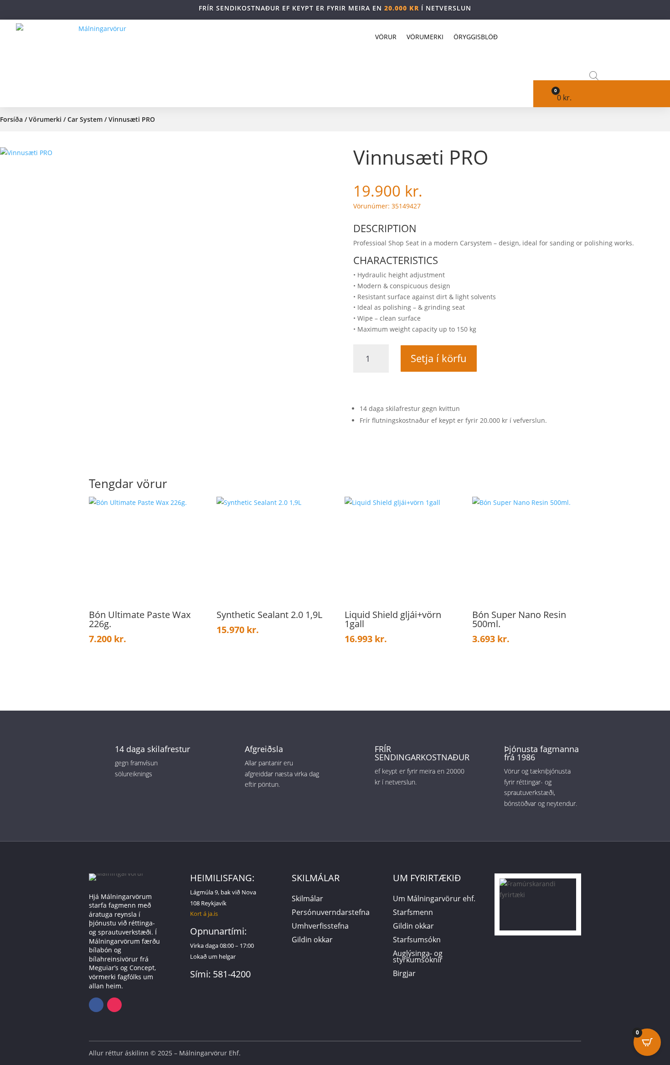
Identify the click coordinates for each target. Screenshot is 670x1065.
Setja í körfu (439, 358)
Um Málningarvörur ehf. (434, 899)
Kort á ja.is (204, 913)
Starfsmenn (413, 913)
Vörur (386, 36)
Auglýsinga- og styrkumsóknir (418, 957)
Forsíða (11, 119)
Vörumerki (425, 36)
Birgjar (404, 974)
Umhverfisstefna (320, 927)
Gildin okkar (312, 940)
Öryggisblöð (476, 36)
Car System (85, 119)
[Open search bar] (593, 75)
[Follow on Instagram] (114, 1004)
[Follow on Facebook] (96, 1004)
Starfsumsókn (417, 940)
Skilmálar (307, 899)
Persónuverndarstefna (331, 913)
